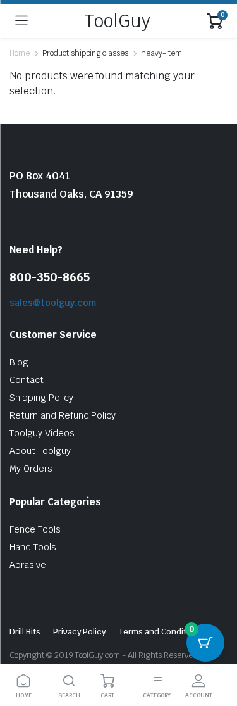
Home (19, 53)
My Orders (30, 468)
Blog (18, 362)
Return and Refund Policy (62, 415)
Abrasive (27, 564)
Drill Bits (24, 631)
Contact (26, 380)
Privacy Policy (80, 631)
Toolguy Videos (42, 433)
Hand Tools (32, 547)
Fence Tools (35, 529)
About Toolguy (40, 451)
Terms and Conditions (160, 631)
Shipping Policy (41, 397)
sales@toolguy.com (52, 302)
